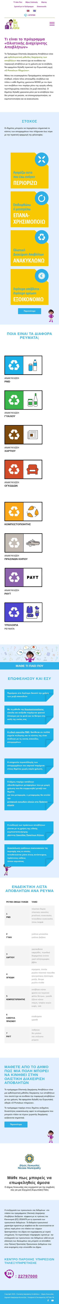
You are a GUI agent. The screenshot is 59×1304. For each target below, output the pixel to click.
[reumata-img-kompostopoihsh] (23, 511)
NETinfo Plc (50, 1297)
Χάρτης (44, 2)
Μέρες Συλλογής (31, 2)
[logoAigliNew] (24, 24)
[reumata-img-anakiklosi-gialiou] (23, 400)
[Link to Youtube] (52, 1300)
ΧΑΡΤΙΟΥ (10, 451)
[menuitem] (18, 2)
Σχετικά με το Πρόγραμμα (24, 6)
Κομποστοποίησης (34, 709)
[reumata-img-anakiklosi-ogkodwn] (23, 469)
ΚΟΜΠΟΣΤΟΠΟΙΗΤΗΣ (17, 524)
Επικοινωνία (41, 6)
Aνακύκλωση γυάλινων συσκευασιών (25, 848)
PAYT (7, 593)
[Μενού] (51, 24)
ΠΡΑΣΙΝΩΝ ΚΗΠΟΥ (16, 559)
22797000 (28, 1276)
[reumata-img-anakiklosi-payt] (23, 577)
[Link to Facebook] (48, 1300)
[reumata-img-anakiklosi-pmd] (23, 365)
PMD (7, 381)
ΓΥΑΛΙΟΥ (9, 416)
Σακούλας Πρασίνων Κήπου (30, 835)
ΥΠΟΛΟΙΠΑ (11, 625)
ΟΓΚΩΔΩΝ (11, 485)
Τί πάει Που (17, 2)
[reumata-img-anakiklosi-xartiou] (23, 434)
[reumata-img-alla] (23, 612)
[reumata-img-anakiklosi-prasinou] (23, 543)
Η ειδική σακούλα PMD (18, 732)
